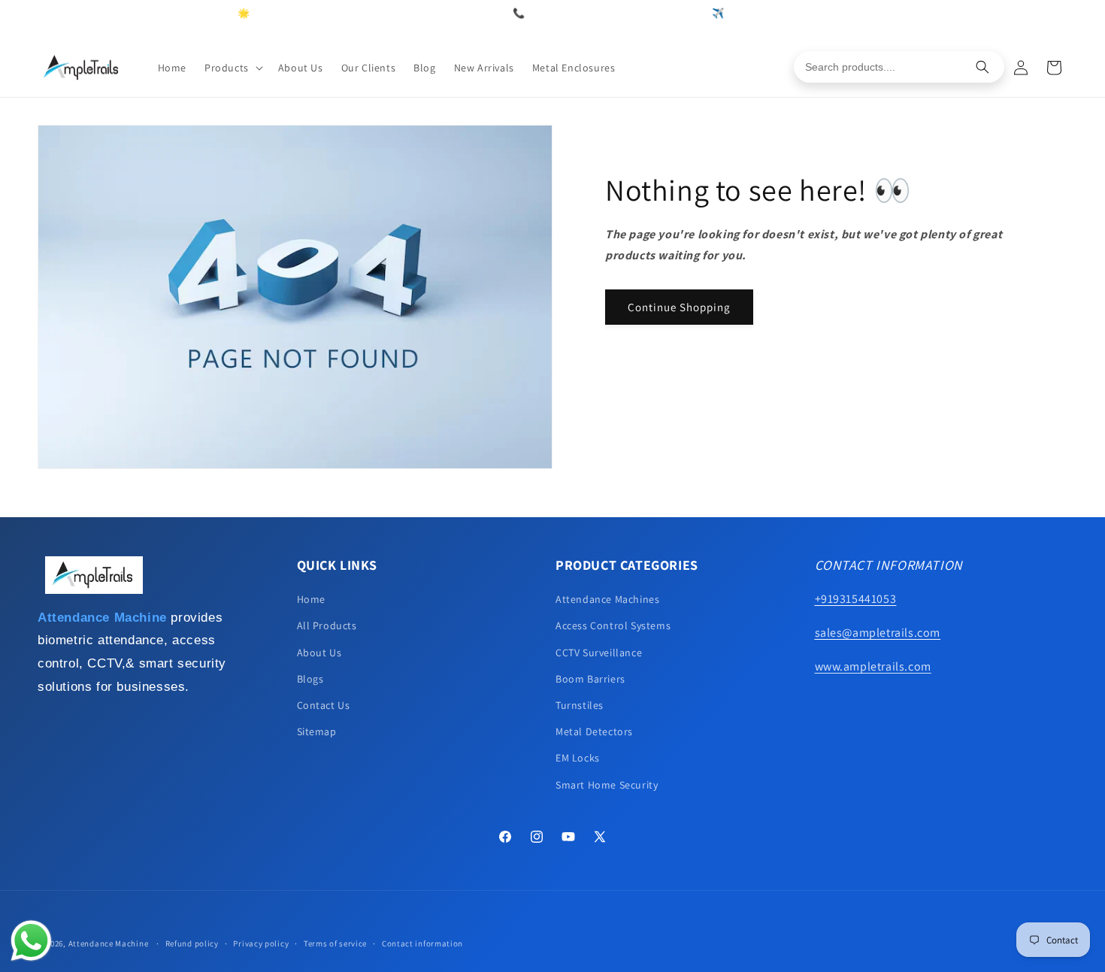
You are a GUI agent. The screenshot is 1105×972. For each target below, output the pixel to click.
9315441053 (676, 13)
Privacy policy (261, 943)
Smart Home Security (607, 785)
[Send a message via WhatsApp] (31, 940)
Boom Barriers (590, 679)
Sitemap (317, 731)
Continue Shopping (679, 307)
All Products (327, 625)
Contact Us (323, 705)
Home (311, 599)
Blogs (310, 679)
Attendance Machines (607, 599)
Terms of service (335, 943)
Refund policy (192, 943)
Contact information (422, 943)
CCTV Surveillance (599, 652)
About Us (319, 652)
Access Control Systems (613, 625)
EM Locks (578, 758)
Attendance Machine (108, 943)
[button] (232, 67)
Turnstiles (580, 705)
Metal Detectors (594, 731)
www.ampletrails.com (873, 666)
